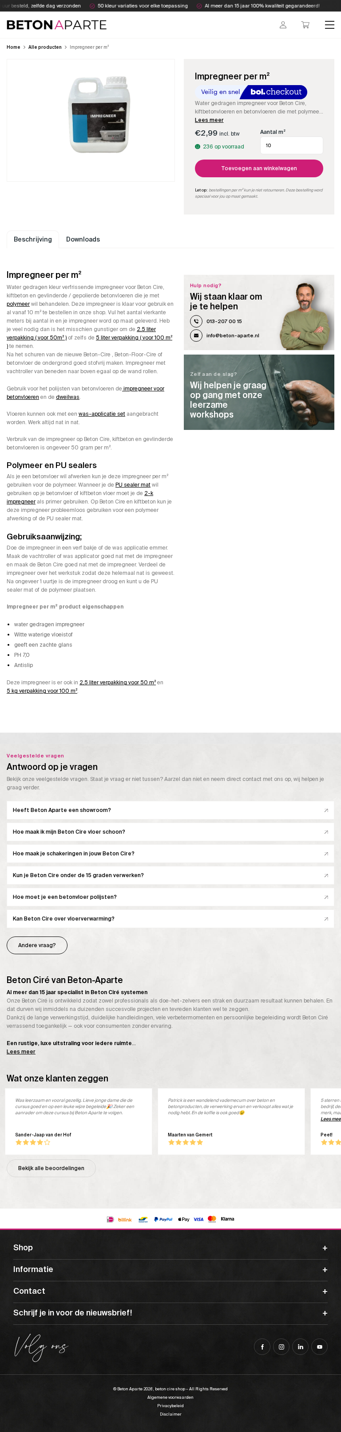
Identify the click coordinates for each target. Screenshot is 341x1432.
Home (13, 47)
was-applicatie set (102, 414)
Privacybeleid (170, 1406)
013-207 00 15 (224, 321)
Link (259, 392)
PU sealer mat (133, 484)
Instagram (281, 1346)
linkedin (300, 1346)
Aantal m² (272, 132)
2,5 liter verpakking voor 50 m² (117, 682)
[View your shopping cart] (305, 24)
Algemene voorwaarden (170, 1397)
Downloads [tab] (83, 239)
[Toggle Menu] (330, 24)
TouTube (319, 1346)
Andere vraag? (37, 945)
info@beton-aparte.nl (232, 335)
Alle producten (45, 47)
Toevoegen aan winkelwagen (259, 168)
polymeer (18, 304)
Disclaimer (171, 1414)
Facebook (262, 1346)
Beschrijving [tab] (33, 239)
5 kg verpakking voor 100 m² (42, 691)
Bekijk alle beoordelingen (51, 1168)
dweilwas (67, 397)
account (283, 24)
